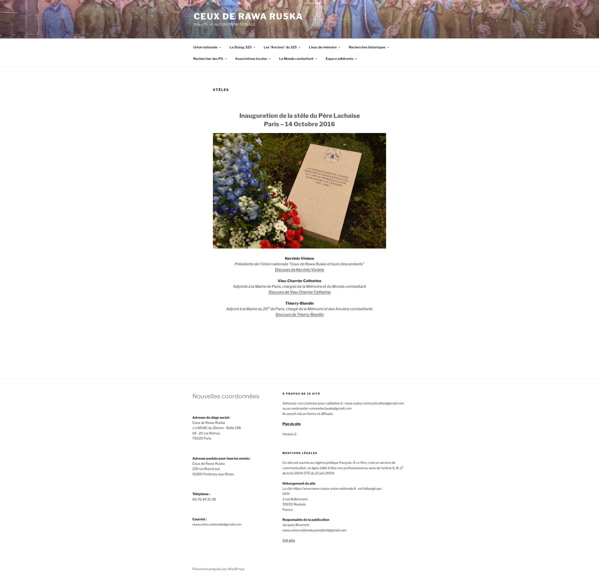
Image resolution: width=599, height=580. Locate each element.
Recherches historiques (367, 47)
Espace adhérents (339, 59)
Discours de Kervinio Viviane (299, 269)
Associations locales (251, 59)
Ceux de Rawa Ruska (248, 16)
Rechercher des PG (208, 59)
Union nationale (205, 47)
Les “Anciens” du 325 (280, 47)
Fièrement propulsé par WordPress (218, 569)
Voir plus (288, 540)
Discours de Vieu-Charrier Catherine (300, 292)
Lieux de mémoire (323, 47)
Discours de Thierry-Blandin (300, 314)
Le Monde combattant (296, 59)
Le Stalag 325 (241, 47)
